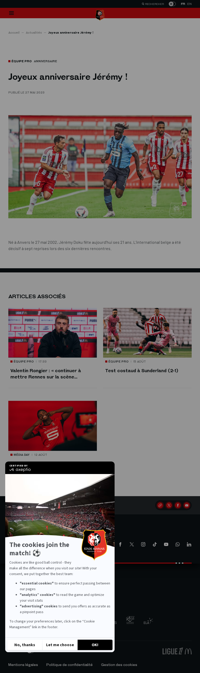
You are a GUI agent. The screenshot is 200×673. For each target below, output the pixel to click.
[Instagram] (143, 544)
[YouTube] (166, 544)
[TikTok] (154, 544)
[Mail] (187, 505)
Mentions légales (23, 665)
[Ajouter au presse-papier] (160, 505)
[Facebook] (178, 505)
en (189, 4)
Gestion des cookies (119, 665)
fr (183, 4)
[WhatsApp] (177, 544)
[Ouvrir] (11, 13)
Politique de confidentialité (69, 665)
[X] (169, 505)
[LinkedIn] (189, 544)
